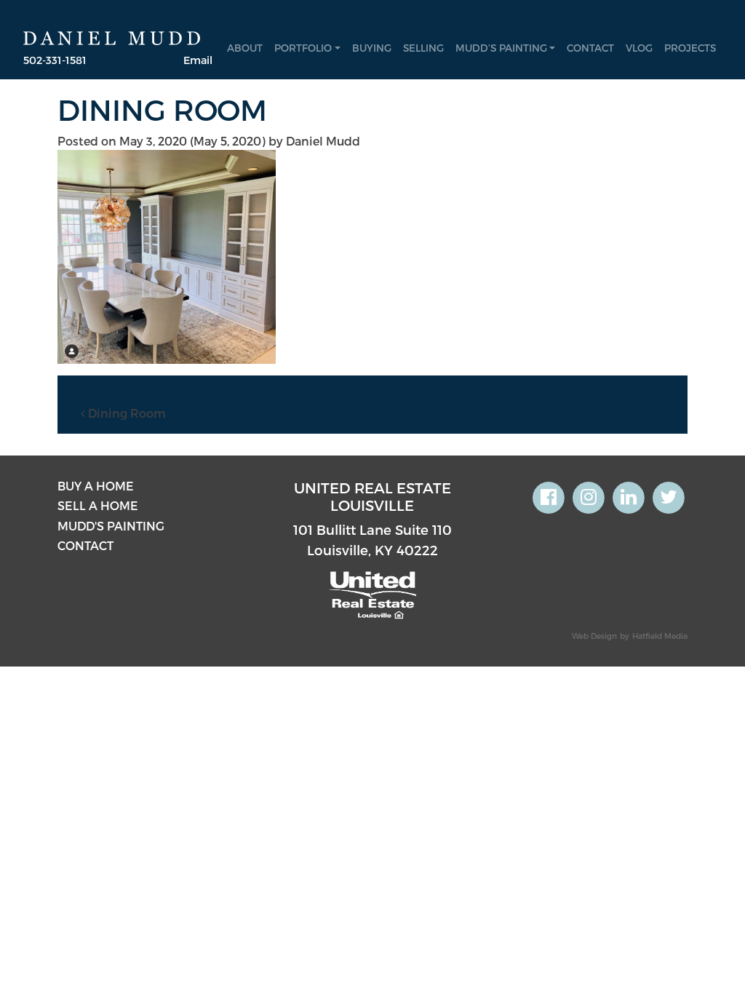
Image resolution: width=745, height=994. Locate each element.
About (245, 47)
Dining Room (125, 413)
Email (197, 60)
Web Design (594, 635)
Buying (371, 47)
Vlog (639, 47)
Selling (423, 47)
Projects (690, 47)
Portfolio (303, 47)
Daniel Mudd (323, 141)
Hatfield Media (660, 635)
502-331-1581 (55, 60)
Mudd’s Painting (501, 47)
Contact (590, 47)
